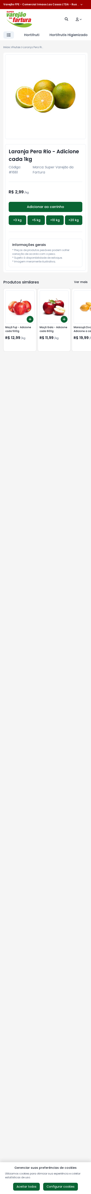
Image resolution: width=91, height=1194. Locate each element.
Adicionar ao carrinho (45, 206)
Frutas (16, 47)
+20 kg (73, 220)
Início (6, 47)
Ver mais (81, 282)
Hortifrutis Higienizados (70, 34)
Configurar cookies (60, 1186)
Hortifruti (31, 34)
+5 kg (36, 220)
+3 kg (17, 220)
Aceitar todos (26, 1186)
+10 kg (55, 220)
